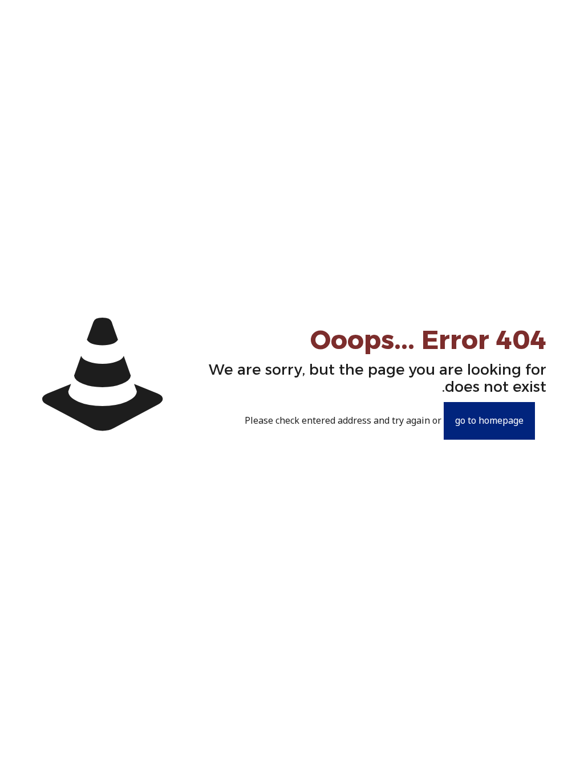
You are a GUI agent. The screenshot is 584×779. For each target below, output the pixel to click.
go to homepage (489, 421)
